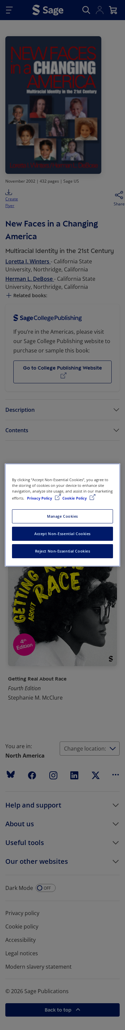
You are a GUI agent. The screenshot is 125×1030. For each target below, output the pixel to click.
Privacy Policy (40, 498)
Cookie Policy (75, 498)
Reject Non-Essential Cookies (62, 551)
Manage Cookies (62, 516)
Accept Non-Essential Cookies (62, 533)
